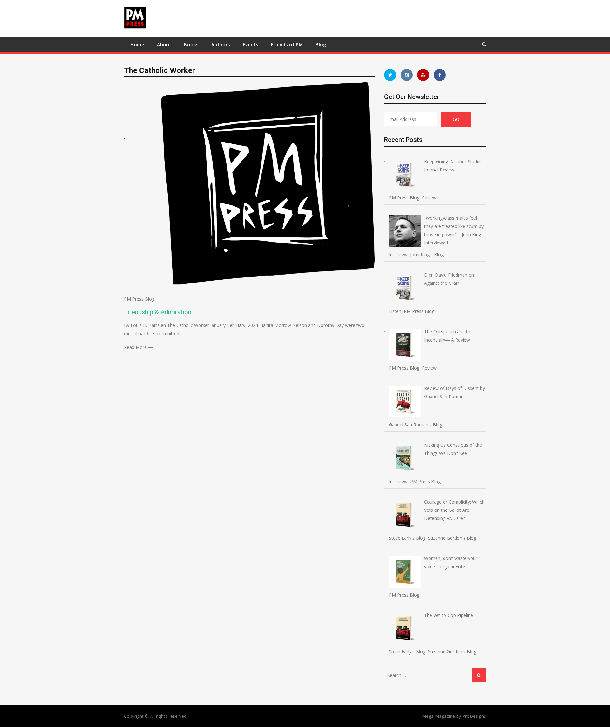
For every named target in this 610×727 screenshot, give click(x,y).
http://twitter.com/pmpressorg (390, 75)
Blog (320, 44)
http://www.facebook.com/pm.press (440, 75)
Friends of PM (287, 44)
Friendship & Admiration (157, 312)
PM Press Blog (139, 299)
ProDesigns (474, 716)
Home (137, 44)
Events (250, 44)
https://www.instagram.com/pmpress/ (407, 75)
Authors (220, 44)
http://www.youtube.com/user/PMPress (423, 75)
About (164, 44)
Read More (135, 347)
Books (191, 44)
